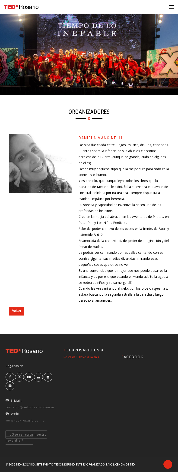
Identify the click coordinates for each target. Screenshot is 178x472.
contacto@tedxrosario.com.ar (30, 407)
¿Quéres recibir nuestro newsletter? (26, 437)
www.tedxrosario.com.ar (26, 420)
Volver (16, 311)
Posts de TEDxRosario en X (81, 357)
